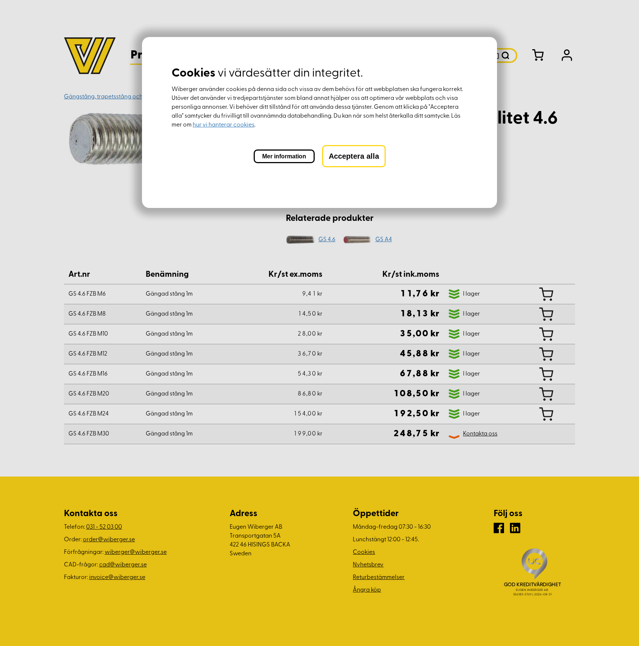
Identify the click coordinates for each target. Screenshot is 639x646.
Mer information (284, 156)
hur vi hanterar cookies (223, 125)
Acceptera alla (354, 156)
